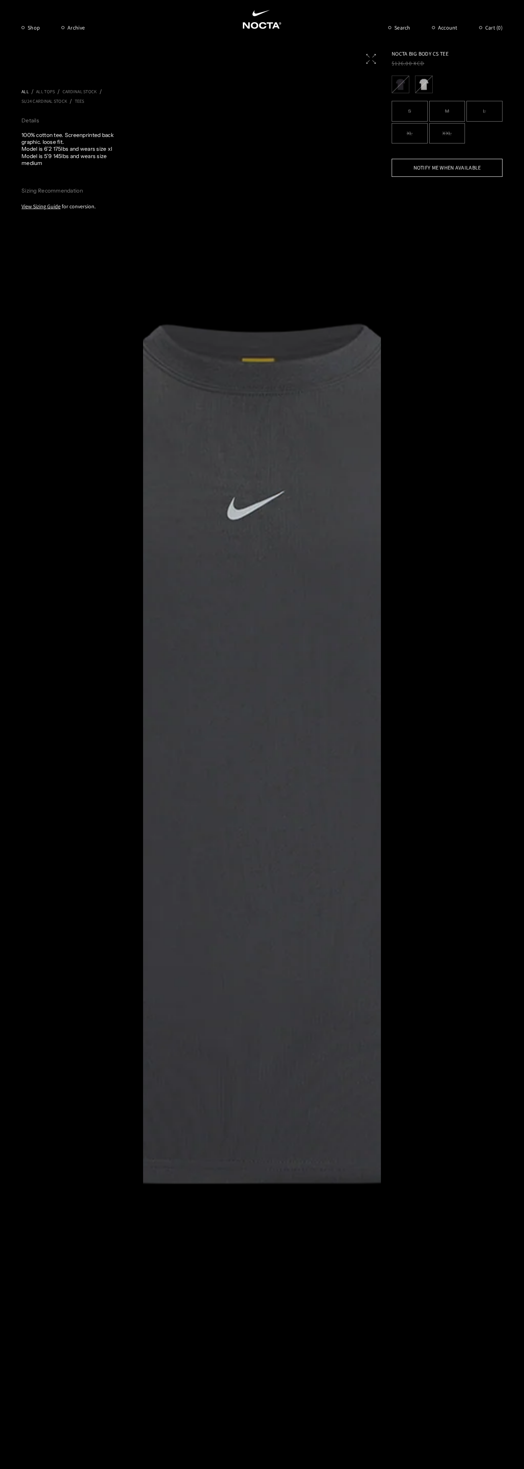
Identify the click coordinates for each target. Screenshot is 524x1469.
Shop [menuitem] (34, 27)
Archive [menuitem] (76, 27)
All (25, 91)
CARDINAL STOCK (80, 91)
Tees (79, 101)
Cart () (494, 27)
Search (402, 27)
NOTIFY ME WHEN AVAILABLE (447, 167)
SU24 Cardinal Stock (44, 101)
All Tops (45, 91)
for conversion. (58, 206)
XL (410, 133)
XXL (447, 133)
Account (448, 27)
